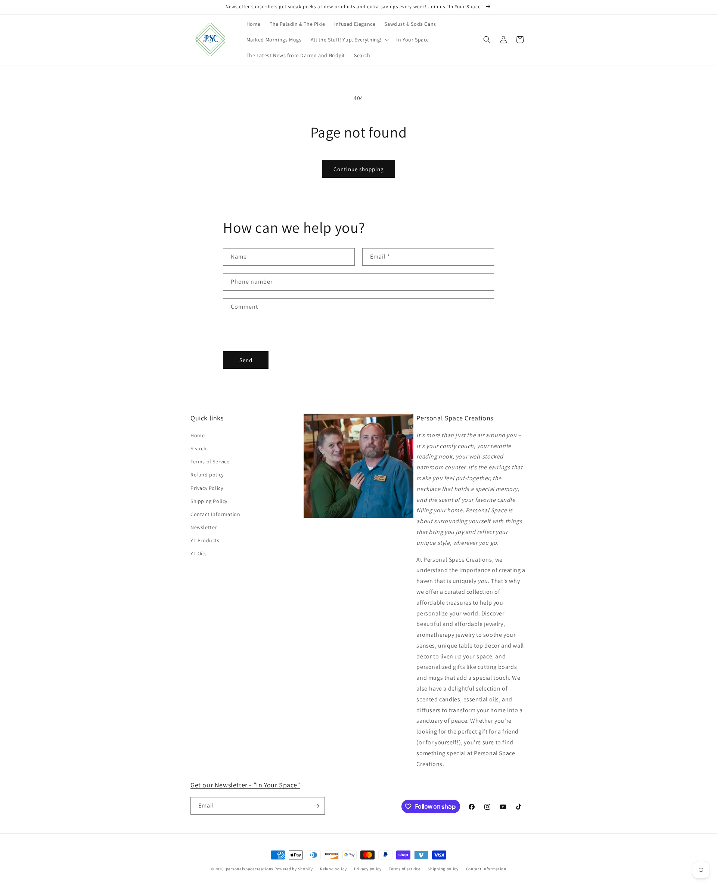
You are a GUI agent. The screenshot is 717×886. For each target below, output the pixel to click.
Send (245, 360)
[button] (349, 39)
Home (197, 435)
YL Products (205, 540)
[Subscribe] (316, 806)
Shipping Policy (208, 501)
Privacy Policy (206, 488)
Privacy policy (368, 868)
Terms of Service (210, 461)
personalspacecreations (249, 868)
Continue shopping (358, 169)
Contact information (486, 868)
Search (198, 448)
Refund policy (207, 474)
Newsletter (203, 527)
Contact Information (215, 514)
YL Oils (198, 553)
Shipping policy (443, 868)
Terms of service (404, 868)
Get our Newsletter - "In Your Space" (245, 785)
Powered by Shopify (293, 868)
